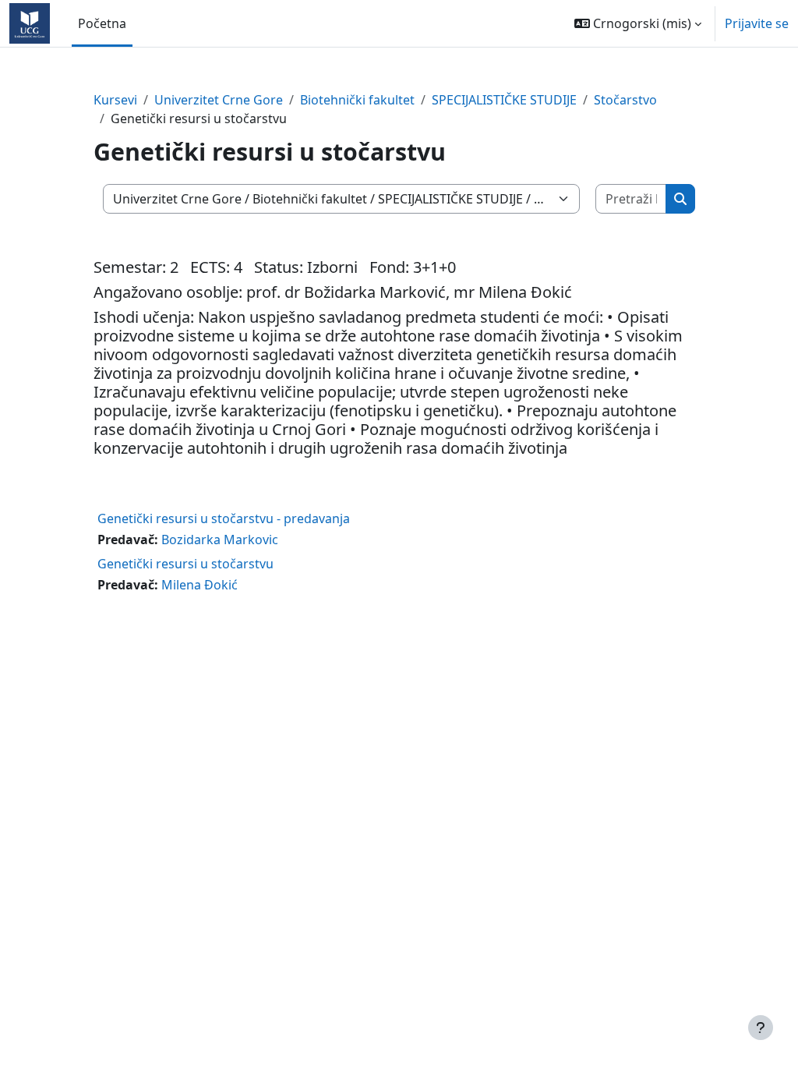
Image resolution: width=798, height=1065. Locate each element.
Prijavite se (757, 23)
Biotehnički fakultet (357, 99)
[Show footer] (760, 1027)
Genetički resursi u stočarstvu (185, 563)
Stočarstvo (625, 99)
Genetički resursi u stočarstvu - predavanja (223, 518)
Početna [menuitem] (102, 23)
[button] (637, 23)
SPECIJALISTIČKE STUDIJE (504, 99)
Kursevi (115, 99)
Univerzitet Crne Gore (218, 99)
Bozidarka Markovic (219, 539)
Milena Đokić (199, 584)
